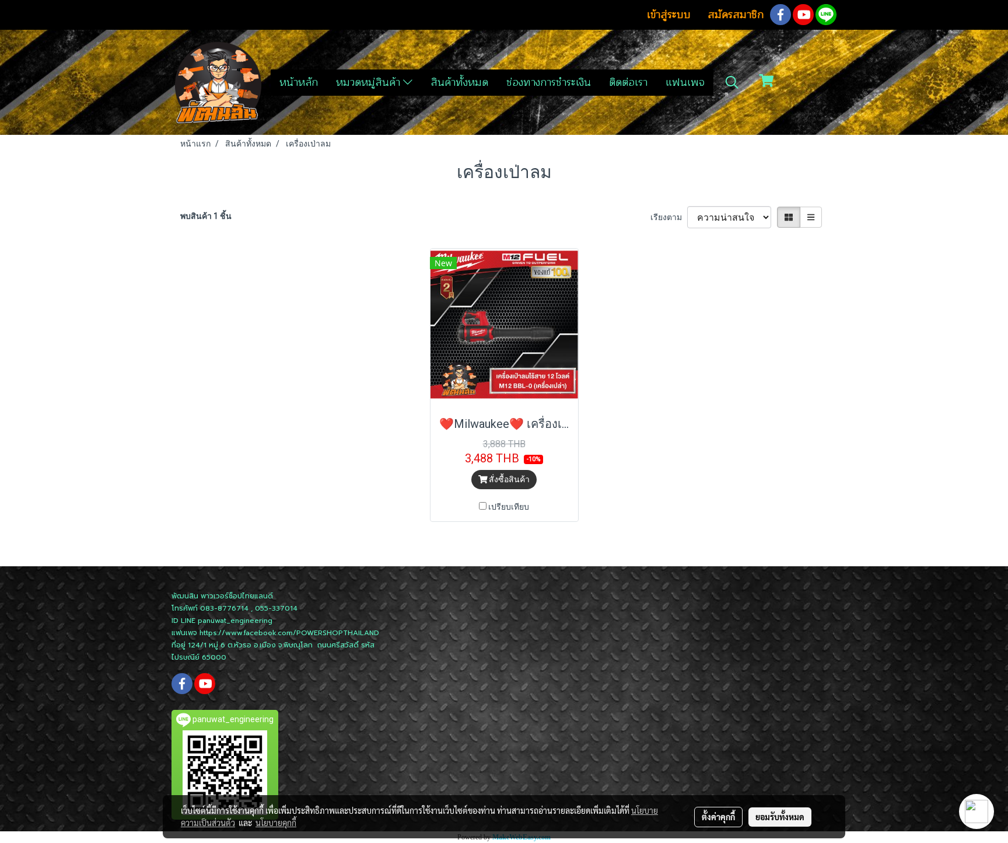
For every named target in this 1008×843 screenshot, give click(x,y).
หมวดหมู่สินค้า (369, 82)
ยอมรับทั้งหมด (779, 816)
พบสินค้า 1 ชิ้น (206, 216)
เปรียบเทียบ (508, 506)
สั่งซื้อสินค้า (508, 479)
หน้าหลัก (298, 82)
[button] (732, 82)
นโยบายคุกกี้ (276, 822)
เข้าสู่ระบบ (669, 14)
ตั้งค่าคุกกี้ (718, 816)
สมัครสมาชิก (736, 14)
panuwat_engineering (235, 620)
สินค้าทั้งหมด (459, 82)
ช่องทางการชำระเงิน (548, 82)
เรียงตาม (668, 217)
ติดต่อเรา (628, 82)
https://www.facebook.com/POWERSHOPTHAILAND (289, 633)
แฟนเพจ (685, 82)
